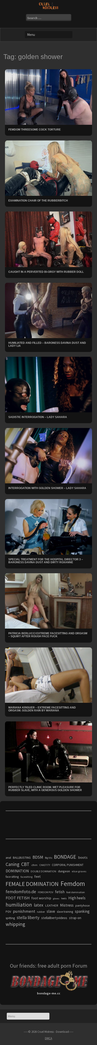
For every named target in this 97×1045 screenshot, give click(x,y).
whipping (15, 924)
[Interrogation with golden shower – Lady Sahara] (48, 455)
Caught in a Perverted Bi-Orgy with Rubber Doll (46, 271)
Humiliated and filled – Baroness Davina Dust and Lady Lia (47, 344)
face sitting (12, 877)
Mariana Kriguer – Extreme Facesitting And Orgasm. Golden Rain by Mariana (42, 709)
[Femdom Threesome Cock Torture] (48, 97)
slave (51, 911)
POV (8, 912)
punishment (24, 911)
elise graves (79, 871)
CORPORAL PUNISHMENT (67, 865)
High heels (76, 897)
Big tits (48, 857)
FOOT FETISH (18, 897)
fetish (60, 891)
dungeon (64, 871)
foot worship (41, 898)
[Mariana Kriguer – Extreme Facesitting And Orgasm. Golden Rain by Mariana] (48, 675)
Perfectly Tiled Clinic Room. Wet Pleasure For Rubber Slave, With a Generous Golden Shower (45, 789)
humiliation (19, 904)
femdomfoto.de (21, 891)
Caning (12, 864)
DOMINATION (17, 870)
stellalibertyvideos (54, 918)
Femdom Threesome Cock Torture (34, 129)
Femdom (72, 883)
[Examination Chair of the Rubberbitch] (48, 168)
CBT (25, 864)
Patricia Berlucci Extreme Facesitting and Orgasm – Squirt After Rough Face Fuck (47, 635)
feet (37, 876)
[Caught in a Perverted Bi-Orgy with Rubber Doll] (48, 239)
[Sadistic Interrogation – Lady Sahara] (48, 384)
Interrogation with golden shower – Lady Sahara (47, 488)
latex (38, 905)
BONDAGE (65, 856)
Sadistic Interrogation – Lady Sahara (37, 417)
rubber (41, 911)
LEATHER (51, 905)
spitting (10, 918)
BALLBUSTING (22, 858)
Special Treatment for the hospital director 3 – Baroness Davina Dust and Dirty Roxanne (45, 561)
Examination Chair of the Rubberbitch (38, 200)
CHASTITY (44, 865)
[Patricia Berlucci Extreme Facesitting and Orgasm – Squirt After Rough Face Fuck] (48, 601)
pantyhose (82, 905)
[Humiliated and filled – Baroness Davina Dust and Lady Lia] (48, 310)
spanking (82, 911)
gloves (56, 898)
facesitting (26, 876)
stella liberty (28, 917)
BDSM (37, 857)
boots (83, 857)
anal (8, 858)
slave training (65, 912)
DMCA (48, 1038)
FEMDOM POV (45, 892)
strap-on (75, 918)
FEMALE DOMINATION (32, 884)
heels (64, 898)
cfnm (34, 865)
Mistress (67, 905)
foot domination (75, 892)
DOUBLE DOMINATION (43, 871)
